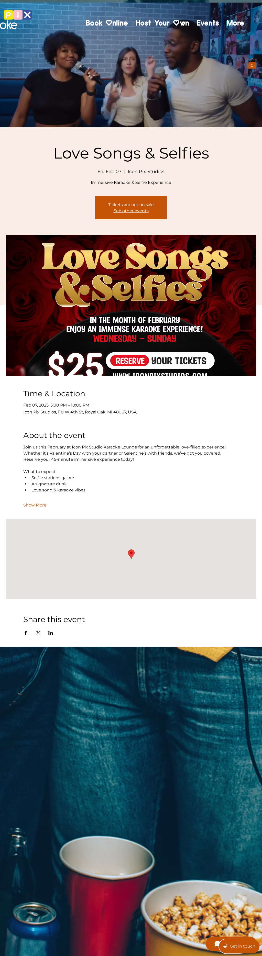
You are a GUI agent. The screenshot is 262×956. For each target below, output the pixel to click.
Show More (34, 505)
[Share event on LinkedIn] (50, 633)
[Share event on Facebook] (25, 633)
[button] (252, 63)
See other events (131, 210)
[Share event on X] (38, 633)
